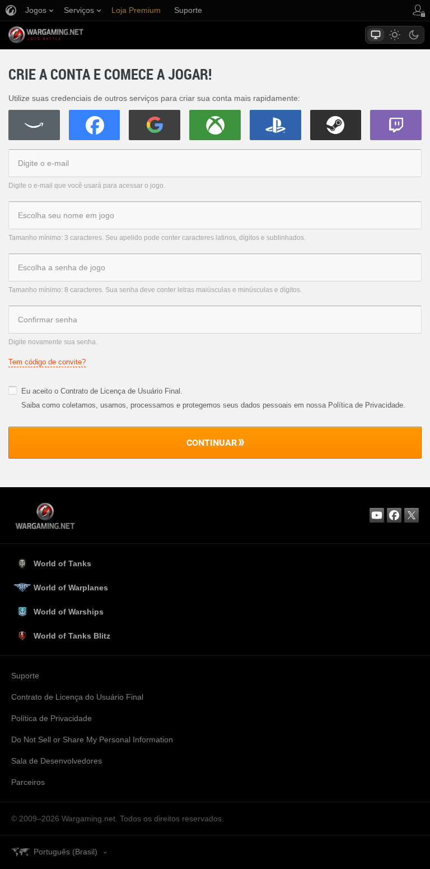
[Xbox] (215, 125)
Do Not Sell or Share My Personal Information (92, 739)
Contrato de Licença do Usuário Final (77, 696)
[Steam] (336, 125)
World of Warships (69, 611)
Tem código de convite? (47, 362)
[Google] (154, 125)
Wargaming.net (65, 34)
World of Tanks (62, 563)
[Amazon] (34, 125)
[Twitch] (396, 125)
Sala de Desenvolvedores (56, 760)
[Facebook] (94, 125)
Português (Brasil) (65, 851)
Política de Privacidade (51, 718)
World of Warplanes (71, 587)
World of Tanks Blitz (72, 635)
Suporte (25, 675)
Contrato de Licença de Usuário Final (120, 391)
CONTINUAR (211, 442)
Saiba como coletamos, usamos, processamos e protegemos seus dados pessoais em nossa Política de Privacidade (212, 405)
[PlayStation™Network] (275, 125)
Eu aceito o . (102, 391)
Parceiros (28, 782)
